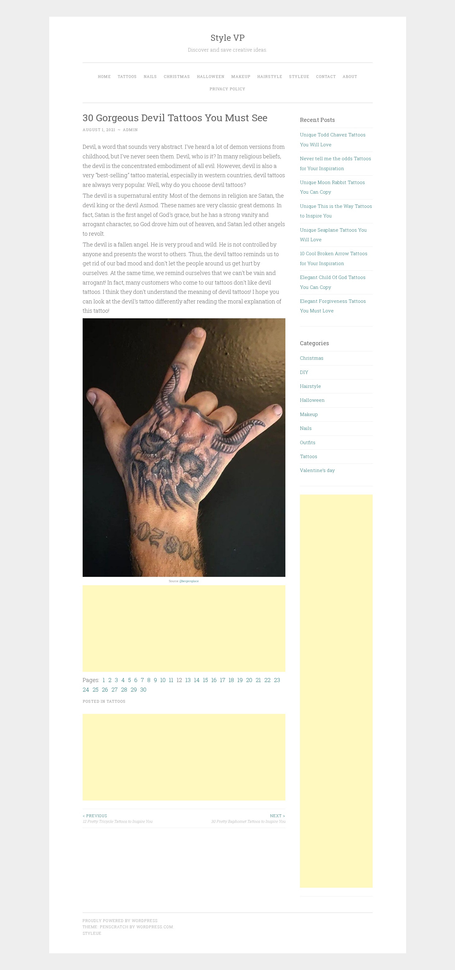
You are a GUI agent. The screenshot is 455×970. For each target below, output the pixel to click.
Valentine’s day (317, 470)
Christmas (177, 76)
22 (267, 680)
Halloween (210, 76)
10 (163, 680)
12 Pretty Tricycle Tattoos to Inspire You (117, 818)
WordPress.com (154, 926)
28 (124, 689)
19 (240, 680)
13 (188, 680)
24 (86, 689)
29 (134, 689)
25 (95, 689)
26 (105, 689)
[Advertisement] (184, 628)
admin (130, 129)
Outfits (307, 442)
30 (143, 689)
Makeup (240, 76)
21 (258, 680)
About (350, 76)
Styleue (299, 76)
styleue (92, 933)
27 (114, 689)
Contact (326, 76)
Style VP (227, 37)
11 (171, 680)
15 (205, 680)
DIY (304, 372)
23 (277, 680)
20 (249, 680)
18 (231, 680)
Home (104, 76)
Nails (150, 76)
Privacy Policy (227, 88)
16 (214, 680)
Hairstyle (269, 76)
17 (222, 680)
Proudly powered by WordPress (120, 920)
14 (197, 680)
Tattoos (127, 76)
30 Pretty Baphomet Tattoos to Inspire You (248, 818)
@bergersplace (189, 581)
